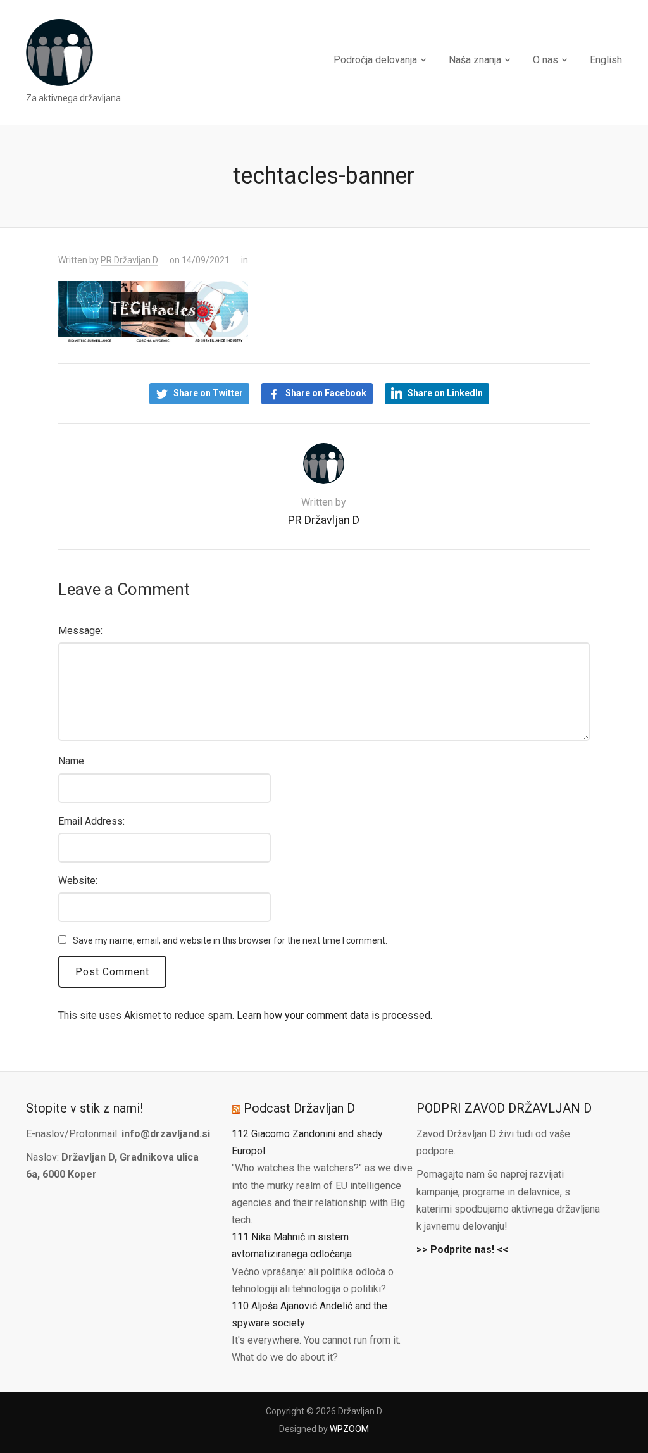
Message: (80, 631)
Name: (72, 761)
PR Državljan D (129, 260)
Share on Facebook (325, 393)
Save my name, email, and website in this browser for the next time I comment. (230, 940)
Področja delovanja (375, 60)
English (606, 60)
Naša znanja (475, 60)
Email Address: (91, 821)
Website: (77, 881)
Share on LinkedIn (445, 393)
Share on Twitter (208, 393)
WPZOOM (349, 1429)
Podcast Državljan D (299, 1108)
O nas (545, 60)
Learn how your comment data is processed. (334, 1015)
